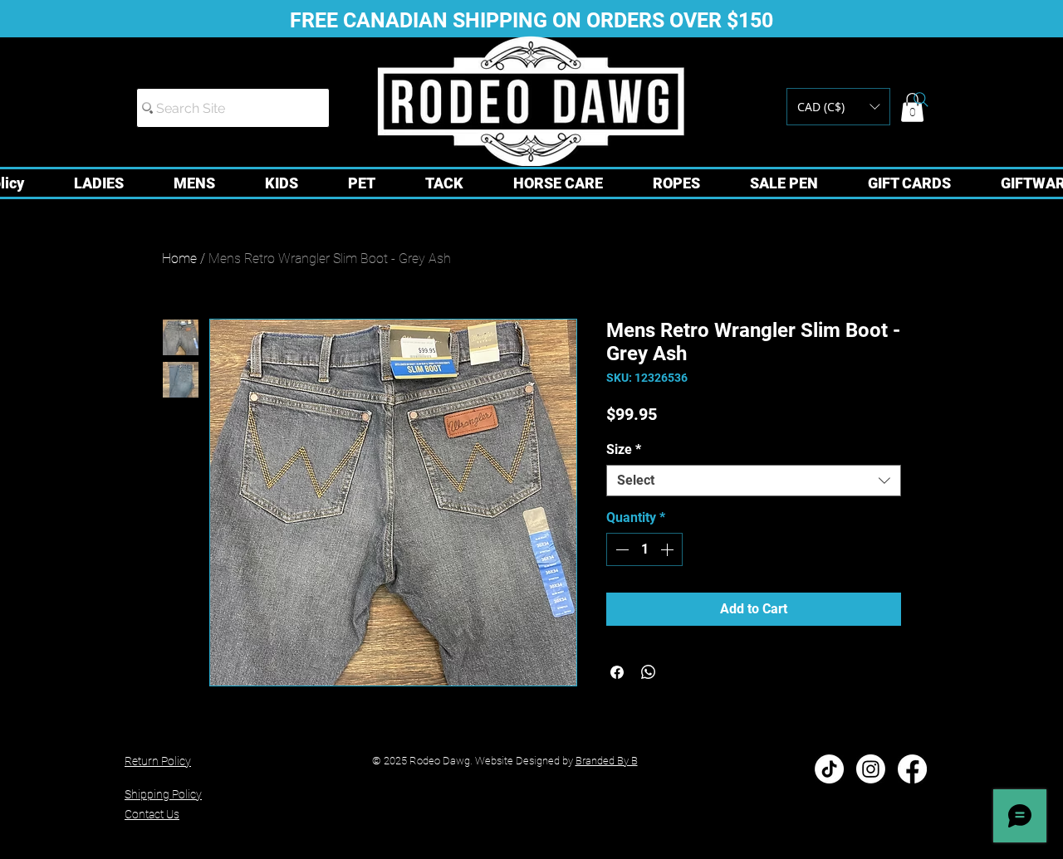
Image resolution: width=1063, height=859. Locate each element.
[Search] (921, 99)
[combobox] (753, 480)
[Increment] (668, 549)
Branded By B (607, 760)
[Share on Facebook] (617, 672)
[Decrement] (620, 549)
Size (623, 449)
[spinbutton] (644, 549)
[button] (838, 106)
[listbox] (838, 106)
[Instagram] (870, 768)
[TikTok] (829, 768)
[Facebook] (912, 768)
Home (179, 258)
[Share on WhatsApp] (649, 672)
